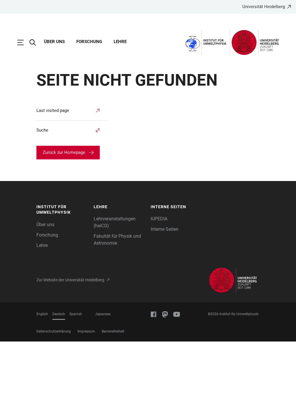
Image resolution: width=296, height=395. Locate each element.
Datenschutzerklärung (53, 331)
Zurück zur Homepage (64, 152)
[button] (62, 209)
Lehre (120, 41)
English (42, 314)
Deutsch (58, 314)
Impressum (86, 331)
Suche (42, 130)
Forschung (89, 41)
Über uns (54, 41)
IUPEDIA (159, 219)
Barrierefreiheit (113, 331)
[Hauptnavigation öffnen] (23, 42)
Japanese (102, 314)
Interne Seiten (164, 229)
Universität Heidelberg (263, 6)
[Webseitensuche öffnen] (35, 42)
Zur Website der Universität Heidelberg (70, 280)
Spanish (75, 314)
